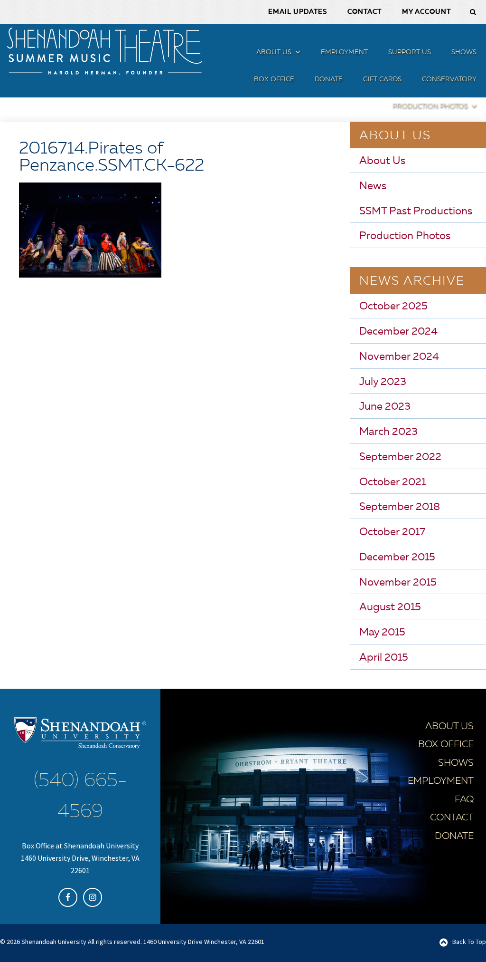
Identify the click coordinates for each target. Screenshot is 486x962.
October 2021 (392, 482)
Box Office (446, 745)
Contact (452, 818)
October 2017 (392, 532)
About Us (382, 161)
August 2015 (390, 607)
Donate (454, 836)
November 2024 (399, 357)
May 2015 (382, 632)
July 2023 (382, 382)
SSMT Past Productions (415, 211)
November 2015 (398, 582)
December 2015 (397, 557)
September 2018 (399, 507)
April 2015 (383, 658)
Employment (441, 781)
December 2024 (398, 332)
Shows (456, 763)
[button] (296, 54)
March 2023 (388, 432)
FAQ (464, 800)
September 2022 (400, 457)
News (372, 186)
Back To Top (469, 941)
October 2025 (393, 306)
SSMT (104, 51)
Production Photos (404, 236)
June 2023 (385, 407)
